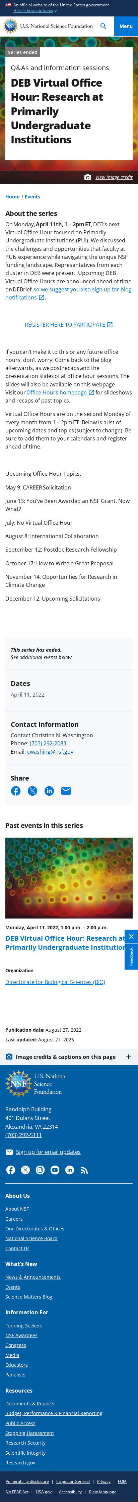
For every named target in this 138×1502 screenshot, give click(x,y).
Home (12, 196)
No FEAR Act (17, 1492)
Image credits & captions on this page (66, 1057)
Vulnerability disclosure (27, 1481)
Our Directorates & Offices (34, 1228)
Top (126, 1004)
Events (32, 196)
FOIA (122, 1481)
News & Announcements (33, 1277)
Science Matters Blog (28, 1297)
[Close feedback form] (131, 936)
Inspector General (73, 1481)
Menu (126, 26)
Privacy (104, 1481)
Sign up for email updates (48, 1152)
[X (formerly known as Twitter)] (25, 1170)
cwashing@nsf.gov (50, 751)
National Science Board (31, 1238)
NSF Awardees (21, 1335)
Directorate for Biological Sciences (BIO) (55, 982)
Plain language (103, 1492)
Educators (16, 1365)
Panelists (15, 1374)
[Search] (103, 26)
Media (12, 1355)
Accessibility (70, 1492)
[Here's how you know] (69, 8)
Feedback (131, 956)
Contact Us (17, 1248)
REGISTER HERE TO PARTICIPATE (65, 324)
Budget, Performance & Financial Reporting (53, 1413)
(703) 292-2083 (48, 743)
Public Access (20, 1423)
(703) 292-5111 (23, 1135)
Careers (14, 1219)
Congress (15, 1345)
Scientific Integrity (25, 1453)
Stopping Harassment (29, 1433)
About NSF (17, 1209)
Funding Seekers (24, 1325)
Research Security (25, 1443)
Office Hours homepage (56, 392)
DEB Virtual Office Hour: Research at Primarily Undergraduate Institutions (67, 942)
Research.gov (20, 1462)
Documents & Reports (29, 1403)
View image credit (114, 177)
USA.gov (44, 1492)
